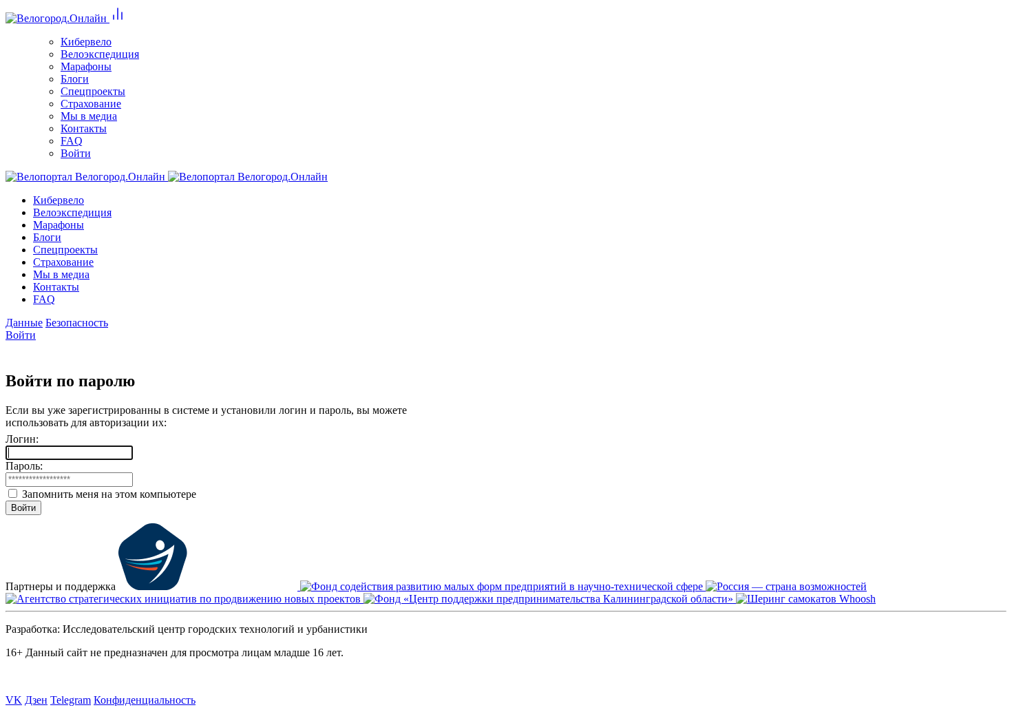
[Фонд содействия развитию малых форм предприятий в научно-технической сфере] (503, 586)
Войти (21, 335)
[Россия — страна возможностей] (786, 586)
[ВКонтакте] (13, 349)
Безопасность (76, 322)
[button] (117, 18)
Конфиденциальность (145, 700)
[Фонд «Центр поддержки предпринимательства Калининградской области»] (549, 599)
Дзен (36, 700)
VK (14, 700)
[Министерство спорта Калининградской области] (209, 586)
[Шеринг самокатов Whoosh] (806, 599)
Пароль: (24, 466)
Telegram (70, 700)
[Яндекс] (33, 349)
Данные (24, 322)
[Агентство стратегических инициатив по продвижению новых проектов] (184, 599)
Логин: (22, 439)
